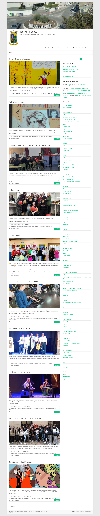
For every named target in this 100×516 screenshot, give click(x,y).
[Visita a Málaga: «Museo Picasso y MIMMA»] (34, 421)
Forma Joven (66, 236)
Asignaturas (35, 136)
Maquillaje (65, 295)
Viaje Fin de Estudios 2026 (69, 71)
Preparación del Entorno (68, 328)
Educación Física (67, 198)
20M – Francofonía (67, 107)
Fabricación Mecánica (68, 219)
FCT (64, 222)
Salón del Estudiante (67, 350)
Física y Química (66, 231)
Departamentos (77, 47)
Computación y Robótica (68, 167)
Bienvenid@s (48, 47)
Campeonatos (66, 150)
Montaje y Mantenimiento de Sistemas (72, 302)
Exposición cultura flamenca (19, 59)
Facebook (73, 511)
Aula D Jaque (66, 133)
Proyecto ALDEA (67, 338)
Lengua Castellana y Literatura (70, 290)
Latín (64, 285)
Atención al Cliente (67, 131)
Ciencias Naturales (67, 160)
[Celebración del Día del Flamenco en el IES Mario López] (34, 148)
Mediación (65, 300)
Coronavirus (66, 174)
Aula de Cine (18, 498)
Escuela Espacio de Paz (68, 212)
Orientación (66, 312)
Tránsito (65, 371)
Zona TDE (84, 47)
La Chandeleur (66, 283)
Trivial (64, 374)
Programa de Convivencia (69, 336)
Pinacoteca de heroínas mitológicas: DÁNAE (77, 93)
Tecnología (65, 364)
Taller (64, 360)
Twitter (77, 511)
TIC (64, 369)
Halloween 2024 (15, 190)
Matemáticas (66, 297)
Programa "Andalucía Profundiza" (70, 331)
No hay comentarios (53, 93)
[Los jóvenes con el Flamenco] (34, 374)
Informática (65, 270)
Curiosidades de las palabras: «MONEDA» (78, 88)
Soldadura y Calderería (68, 357)
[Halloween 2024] (34, 193)
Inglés (44, 226)
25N (64, 110)
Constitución (66, 172)
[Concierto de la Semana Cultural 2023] (34, 284)
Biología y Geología (67, 145)
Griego (64, 253)
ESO (42, 93)
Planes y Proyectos (67, 47)
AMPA (64, 124)
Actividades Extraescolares (69, 119)
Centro (59, 47)
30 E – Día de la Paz (67, 112)
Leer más (57, 95)
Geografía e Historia (67, 246)
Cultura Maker (66, 184)
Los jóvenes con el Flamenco (19, 372)
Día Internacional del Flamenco (20, 462)
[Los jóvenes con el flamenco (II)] (34, 331)
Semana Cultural (12, 319)
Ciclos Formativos (67, 157)
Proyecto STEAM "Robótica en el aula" (72, 343)
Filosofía (65, 227)
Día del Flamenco (51, 180)
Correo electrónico (88, 511)
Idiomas (65, 262)
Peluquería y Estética (68, 314)
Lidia (64, 93)
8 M (64, 114)
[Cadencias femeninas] (34, 105)
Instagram (82, 511)
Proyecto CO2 (66, 340)
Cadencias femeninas (17, 102)
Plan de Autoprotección (68, 317)
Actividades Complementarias (17, 271)
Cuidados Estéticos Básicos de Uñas (71, 176)
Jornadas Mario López (68, 281)
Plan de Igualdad (67, 319)
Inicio (90, 47)
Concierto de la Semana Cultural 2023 (23, 282)
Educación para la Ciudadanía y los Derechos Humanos (75, 203)
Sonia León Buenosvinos (16, 224)
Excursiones (66, 217)
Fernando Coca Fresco (15, 269)
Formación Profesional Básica (70, 241)
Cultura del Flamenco (36, 93)
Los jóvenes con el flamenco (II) (20, 328)
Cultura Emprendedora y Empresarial (71, 181)
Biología (65, 143)
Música (44, 93)
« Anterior (12, 506)
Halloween (40, 226)
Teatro (64, 362)
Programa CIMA (67, 333)
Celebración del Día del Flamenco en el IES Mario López (30, 145)
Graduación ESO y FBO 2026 (69, 66)
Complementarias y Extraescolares (23, 180)
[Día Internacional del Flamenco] (34, 465)
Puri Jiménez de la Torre (16, 136)
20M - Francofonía (14, 318)
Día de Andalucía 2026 (68, 76)
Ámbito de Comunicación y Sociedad (71, 121)
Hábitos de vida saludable (69, 258)
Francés (48, 318)
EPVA (64, 207)
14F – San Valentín (67, 105)
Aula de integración (67, 138)
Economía (65, 195)
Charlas (64, 155)
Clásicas (65, 162)
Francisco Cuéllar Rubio (16, 93)
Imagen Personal (67, 265)
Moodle (54, 47)
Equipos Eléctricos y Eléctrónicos (70, 210)
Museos (39, 453)
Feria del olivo (66, 224)
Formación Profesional (68, 238)
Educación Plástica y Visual (69, 205)
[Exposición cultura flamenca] (34, 62)
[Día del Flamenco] (34, 238)
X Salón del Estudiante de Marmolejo (71, 74)
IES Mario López (28, 31)
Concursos (65, 169)
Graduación (65, 250)
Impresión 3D (66, 267)
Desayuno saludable (67, 188)
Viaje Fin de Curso (67, 379)
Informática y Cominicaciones (70, 272)
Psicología (65, 345)
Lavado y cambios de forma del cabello (72, 288)
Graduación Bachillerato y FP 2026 (71, 69)
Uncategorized (12, 273)
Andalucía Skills (66, 126)
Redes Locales (66, 348)
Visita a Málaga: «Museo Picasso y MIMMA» (25, 418)
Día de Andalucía (41, 408)
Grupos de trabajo (67, 255)
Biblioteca (65, 141)
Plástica (50, 453)
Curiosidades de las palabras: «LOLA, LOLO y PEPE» (79, 90)
